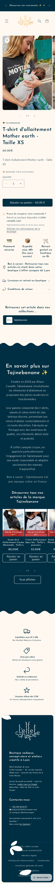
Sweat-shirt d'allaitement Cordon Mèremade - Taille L (13, 542)
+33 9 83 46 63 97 (19, 807)
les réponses (25, 824)
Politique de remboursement (21, 860)
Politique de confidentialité (29, 850)
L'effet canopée (31, 846)
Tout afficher (27, 579)
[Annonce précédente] (6, 5)
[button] (6, 21)
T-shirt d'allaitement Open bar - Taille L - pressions (36, 542)
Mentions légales (29, 855)
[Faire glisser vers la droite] (34, 115)
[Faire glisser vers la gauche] (20, 115)
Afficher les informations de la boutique (23, 230)
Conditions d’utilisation (29, 876)
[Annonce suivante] (49, 5)
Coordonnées (44, 860)
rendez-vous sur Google (27, 784)
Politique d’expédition (29, 870)
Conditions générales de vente (29, 865)
